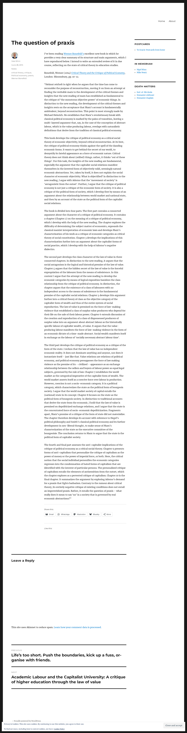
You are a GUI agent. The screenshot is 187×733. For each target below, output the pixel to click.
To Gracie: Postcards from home (151, 50)
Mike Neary (142, 72)
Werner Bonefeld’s (74, 53)
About (172, 21)
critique (27, 72)
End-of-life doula (144, 92)
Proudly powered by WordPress (27, 721)
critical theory (17, 72)
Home (161, 21)
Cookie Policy (59, 729)
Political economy (19, 75)
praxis (30, 75)
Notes (14, 69)
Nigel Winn (141, 69)
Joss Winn (15, 61)
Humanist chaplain (145, 98)
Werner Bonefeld (19, 78)
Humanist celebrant (145, 95)
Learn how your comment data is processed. (77, 627)
